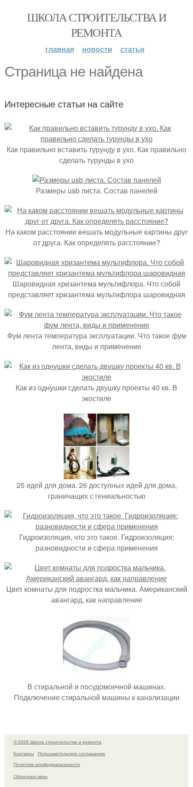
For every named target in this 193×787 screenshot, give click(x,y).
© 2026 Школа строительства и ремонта (57, 742)
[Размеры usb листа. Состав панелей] (96, 180)
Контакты (23, 753)
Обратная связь (30, 776)
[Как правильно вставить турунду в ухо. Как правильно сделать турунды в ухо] (96, 138)
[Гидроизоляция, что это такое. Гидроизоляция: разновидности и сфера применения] (96, 526)
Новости (97, 49)
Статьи (132, 49)
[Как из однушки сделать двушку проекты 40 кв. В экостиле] (96, 377)
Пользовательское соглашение (71, 753)
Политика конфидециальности (46, 764)
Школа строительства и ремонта (96, 24)
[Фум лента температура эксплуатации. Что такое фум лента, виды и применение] (96, 325)
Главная (59, 49)
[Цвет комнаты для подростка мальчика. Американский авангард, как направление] (96, 578)
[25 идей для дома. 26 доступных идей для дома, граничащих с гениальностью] (96, 474)
